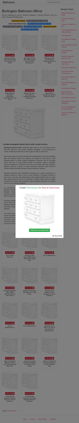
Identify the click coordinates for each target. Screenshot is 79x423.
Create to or (40, 187)
